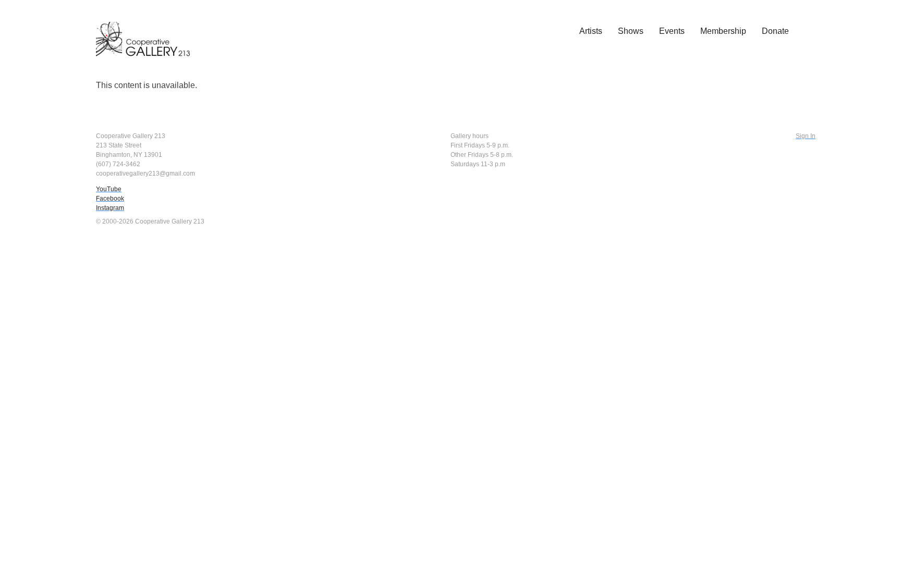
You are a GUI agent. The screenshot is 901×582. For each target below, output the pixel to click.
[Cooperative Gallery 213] (148, 31)
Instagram (110, 208)
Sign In (805, 136)
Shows (630, 31)
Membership (723, 31)
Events (672, 31)
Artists (590, 31)
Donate (775, 31)
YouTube (108, 189)
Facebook (110, 198)
